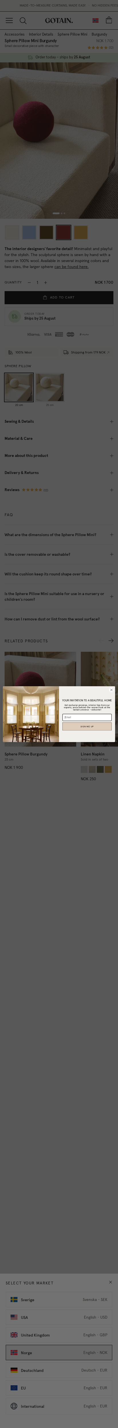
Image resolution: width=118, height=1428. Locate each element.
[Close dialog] (111, 689)
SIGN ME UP (87, 726)
